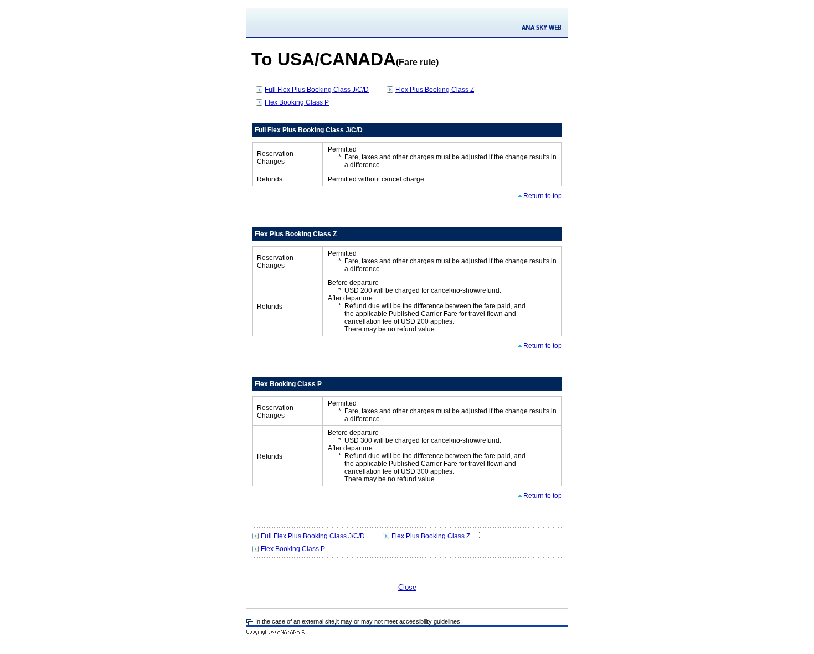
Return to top (542, 196)
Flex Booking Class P (297, 102)
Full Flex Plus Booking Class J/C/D (317, 90)
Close (407, 587)
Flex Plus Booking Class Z (434, 90)
